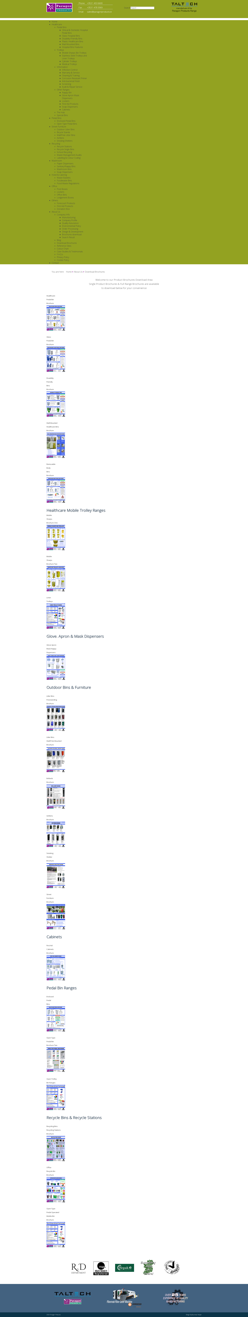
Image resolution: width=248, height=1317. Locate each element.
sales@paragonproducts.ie (99, 11)
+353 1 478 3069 (95, 7)
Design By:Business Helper (194, 1315)
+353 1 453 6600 (95, 3)
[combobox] (142, 8)
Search (127, 7)
